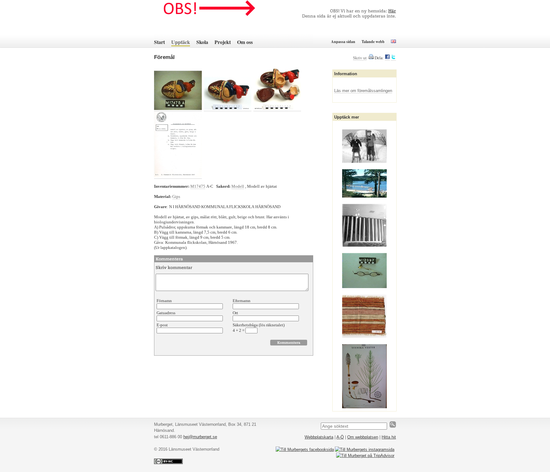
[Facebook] (387, 58)
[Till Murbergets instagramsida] (364, 449)
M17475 (197, 186)
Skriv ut (360, 57)
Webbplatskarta (319, 437)
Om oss (245, 42)
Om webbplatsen (362, 437)
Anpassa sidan (343, 41)
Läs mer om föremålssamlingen (363, 90)
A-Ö (340, 437)
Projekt (223, 42)
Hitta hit (389, 437)
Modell (237, 186)
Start (159, 42)
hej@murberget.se (200, 436)
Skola (202, 42)
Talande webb (373, 41)
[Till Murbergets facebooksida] (305, 449)
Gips (176, 196)
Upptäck (180, 42)
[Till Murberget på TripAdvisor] (365, 455)
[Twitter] (393, 58)
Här (392, 11)
